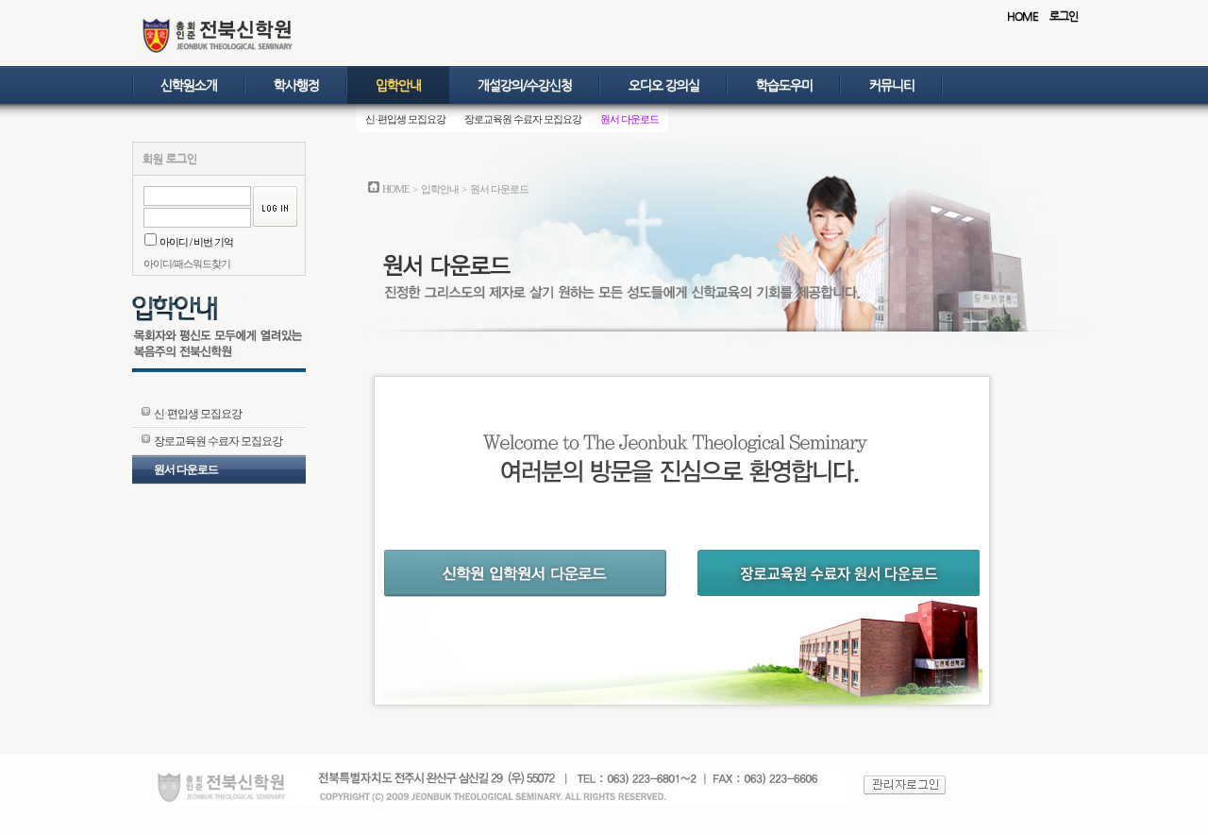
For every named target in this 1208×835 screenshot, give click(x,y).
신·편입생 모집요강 (405, 119)
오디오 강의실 (664, 85)
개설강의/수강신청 (525, 85)
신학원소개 (188, 85)
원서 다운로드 (629, 119)
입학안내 (398, 85)
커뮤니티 (891, 85)
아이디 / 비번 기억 (196, 241)
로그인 (1063, 16)
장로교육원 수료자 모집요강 (522, 119)
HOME (1022, 16)
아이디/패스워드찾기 (186, 263)
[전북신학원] (218, 51)
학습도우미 (784, 85)
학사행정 (296, 85)
